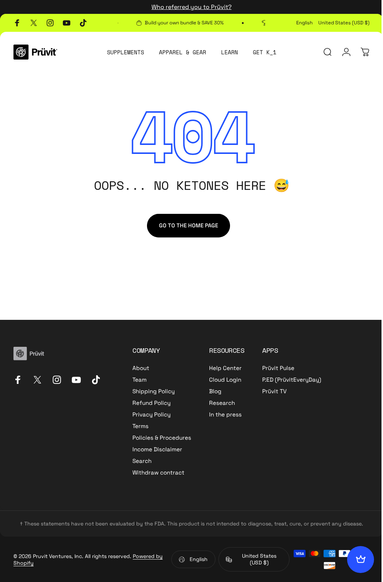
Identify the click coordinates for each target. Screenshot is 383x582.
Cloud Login (225, 379)
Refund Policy (151, 402)
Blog (215, 391)
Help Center (225, 368)
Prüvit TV (274, 391)
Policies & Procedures (161, 437)
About (140, 368)
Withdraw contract (158, 472)
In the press (225, 414)
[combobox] (304, 23)
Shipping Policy (153, 391)
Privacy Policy (151, 414)
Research (222, 402)
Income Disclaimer (157, 449)
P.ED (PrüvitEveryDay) (291, 379)
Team (139, 379)
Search (141, 460)
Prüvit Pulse (278, 368)
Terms (140, 426)
